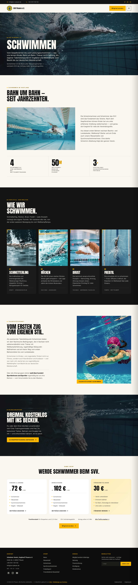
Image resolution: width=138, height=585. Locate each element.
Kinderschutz (76, 569)
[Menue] (129, 8)
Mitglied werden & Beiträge (80, 557)
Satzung (75, 560)
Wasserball (46, 560)
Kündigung (75, 566)
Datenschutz (118, 582)
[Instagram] (127, 2)
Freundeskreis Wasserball (51, 572)
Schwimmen (47, 563)
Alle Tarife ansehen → (102, 519)
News (45, 557)
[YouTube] (130, 2)
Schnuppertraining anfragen (21, 440)
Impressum (128, 582)
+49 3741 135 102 (33, 2)
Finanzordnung (77, 563)
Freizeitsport (47, 569)
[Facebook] (124, 2)
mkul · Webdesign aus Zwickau (58, 582)
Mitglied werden (117, 8)
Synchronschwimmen (50, 566)
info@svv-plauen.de (15, 2)
